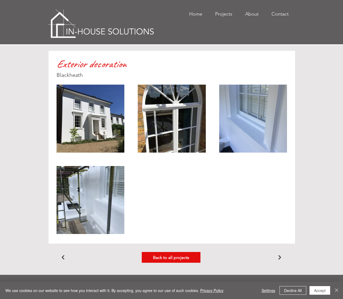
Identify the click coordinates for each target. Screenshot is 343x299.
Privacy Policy (211, 290)
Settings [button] (268, 290)
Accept (320, 290)
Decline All (293, 290)
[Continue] (63, 257)
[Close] (336, 290)
